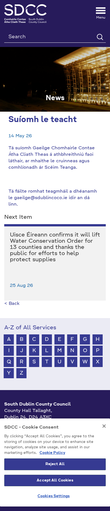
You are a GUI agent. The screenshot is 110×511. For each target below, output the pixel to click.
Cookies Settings (54, 496)
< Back (11, 303)
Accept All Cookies (55, 480)
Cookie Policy (52, 453)
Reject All (55, 464)
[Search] (100, 36)
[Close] (104, 426)
